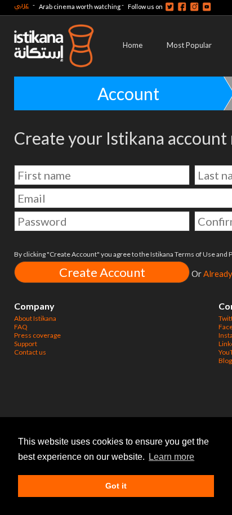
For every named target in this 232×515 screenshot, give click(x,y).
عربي (21, 5)
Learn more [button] (171, 457)
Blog (225, 360)
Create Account (102, 272)
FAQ (21, 327)
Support (25, 343)
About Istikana (35, 318)
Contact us (30, 352)
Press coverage (37, 335)
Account (128, 93)
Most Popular (189, 45)
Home (132, 45)
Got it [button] (116, 485)
